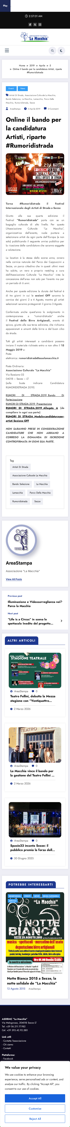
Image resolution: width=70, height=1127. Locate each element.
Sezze (32, 102)
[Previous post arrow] (61, 601)
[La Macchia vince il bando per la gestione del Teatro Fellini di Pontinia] (35, 745)
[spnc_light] (61, 51)
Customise (35, 1109)
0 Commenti (53, 108)
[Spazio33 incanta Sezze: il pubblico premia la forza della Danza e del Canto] (35, 819)
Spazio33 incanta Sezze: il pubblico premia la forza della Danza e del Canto (32, 848)
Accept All (35, 1098)
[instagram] (40, 24)
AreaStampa (15, 108)
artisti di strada (16, 95)
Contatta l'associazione (14, 999)
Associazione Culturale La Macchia (40, 95)
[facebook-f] (30, 24)
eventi (11, 88)
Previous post (15, 596)
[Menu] (7, 50)
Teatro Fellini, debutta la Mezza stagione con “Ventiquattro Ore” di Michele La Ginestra (32, 698)
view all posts (14, 579)
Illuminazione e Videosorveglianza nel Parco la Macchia (34, 604)
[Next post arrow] (61, 621)
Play (5, 5)
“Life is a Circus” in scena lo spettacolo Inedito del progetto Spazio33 (29, 621)
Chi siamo (8, 1002)
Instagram (8, 1020)
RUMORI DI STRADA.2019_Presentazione (29, 404)
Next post (13, 613)
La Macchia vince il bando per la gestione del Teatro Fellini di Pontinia (32, 773)
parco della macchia (40, 492)
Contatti (7, 1006)
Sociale (15, 900)
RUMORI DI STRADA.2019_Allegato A (32, 408)
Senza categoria (53, 896)
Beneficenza (17, 896)
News (22, 88)
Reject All (35, 1119)
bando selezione (13, 99)
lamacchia (38, 99)
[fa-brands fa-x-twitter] (35, 24)
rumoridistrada (21, 102)
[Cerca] (52, 51)
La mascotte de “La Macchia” (33, 941)
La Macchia (27, 99)
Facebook (8, 1017)
